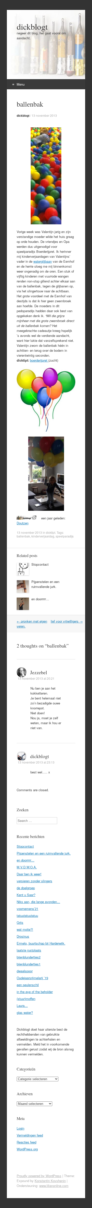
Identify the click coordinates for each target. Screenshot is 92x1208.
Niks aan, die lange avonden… (38, 901)
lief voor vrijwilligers (67, 621)
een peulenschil (28, 984)
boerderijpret (39, 360)
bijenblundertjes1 (28, 964)
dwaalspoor (25, 971)
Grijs (20, 922)
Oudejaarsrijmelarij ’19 (32, 978)
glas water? (25, 1012)
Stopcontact (40, 564)
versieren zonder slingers (34, 881)
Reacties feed (26, 1142)
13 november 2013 (44, 115)
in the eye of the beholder (35, 991)
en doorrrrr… (40, 599)
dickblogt (32, 26)
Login (20, 1128)
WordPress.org (27, 1149)
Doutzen (22, 523)
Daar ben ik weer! (29, 874)
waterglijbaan (42, 261)
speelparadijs (65, 536)
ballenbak (23, 536)
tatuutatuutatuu (27, 915)
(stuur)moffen (26, 998)
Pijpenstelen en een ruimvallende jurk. (45, 584)
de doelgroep (26, 887)
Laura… (22, 1005)
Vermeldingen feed (30, 1135)
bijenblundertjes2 (28, 957)
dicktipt (50, 532)
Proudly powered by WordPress (39, 1175)
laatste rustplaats (29, 950)
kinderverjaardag (42, 536)
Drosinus (23, 936)
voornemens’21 (27, 908)
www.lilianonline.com (53, 1185)
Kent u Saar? (26, 894)
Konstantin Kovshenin (50, 1180)
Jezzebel (38, 672)
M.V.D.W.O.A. (27, 867)
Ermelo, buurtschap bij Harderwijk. (41, 943)
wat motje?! (25, 929)
